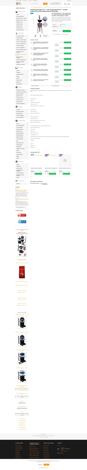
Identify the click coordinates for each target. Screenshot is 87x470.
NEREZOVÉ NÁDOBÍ (19, 129)
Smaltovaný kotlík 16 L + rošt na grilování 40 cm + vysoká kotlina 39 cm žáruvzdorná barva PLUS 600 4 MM (40, 48)
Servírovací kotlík (18, 457)
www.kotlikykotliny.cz (21, 424)
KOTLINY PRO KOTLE (19, 97)
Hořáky (22, 401)
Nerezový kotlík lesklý (18, 447)
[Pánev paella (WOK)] (22, 292)
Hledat (45, 3)
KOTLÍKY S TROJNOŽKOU (20, 47)
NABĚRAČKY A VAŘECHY (20, 148)
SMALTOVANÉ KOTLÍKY (20, 16)
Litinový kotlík (17, 452)
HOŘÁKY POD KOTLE (19, 99)
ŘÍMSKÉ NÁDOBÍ (19, 131)
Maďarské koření (22, 259)
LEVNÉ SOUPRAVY (19, 37)
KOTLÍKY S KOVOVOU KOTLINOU (20, 52)
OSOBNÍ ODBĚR (35, 0)
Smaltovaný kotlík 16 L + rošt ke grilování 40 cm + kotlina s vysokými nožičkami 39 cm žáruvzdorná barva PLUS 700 (40, 54)
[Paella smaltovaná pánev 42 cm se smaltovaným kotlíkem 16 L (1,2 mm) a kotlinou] (32, 80)
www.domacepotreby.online (22, 429)
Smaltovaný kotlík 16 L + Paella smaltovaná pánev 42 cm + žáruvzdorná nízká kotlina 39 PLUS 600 (40, 65)
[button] (71, 165)
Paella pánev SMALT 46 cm (22, 303)
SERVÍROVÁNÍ (18, 146)
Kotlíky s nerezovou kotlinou (33, 448)
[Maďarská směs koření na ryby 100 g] (22, 285)
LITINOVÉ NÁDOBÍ (19, 127)
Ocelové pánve (46, 450)
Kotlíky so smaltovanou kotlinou (34, 453)
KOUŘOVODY (18, 166)
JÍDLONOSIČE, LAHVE (19, 142)
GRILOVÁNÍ (18, 109)
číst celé (27, 204)
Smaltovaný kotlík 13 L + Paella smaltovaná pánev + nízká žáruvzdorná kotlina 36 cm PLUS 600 (40, 59)
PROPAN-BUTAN (19, 80)
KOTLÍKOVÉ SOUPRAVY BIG (21, 59)
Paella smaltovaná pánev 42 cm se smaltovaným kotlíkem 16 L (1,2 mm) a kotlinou (40, 80)
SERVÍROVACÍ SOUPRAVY (20, 64)
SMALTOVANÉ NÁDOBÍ (20, 125)
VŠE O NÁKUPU (25, 0)
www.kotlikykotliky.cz (21, 420)
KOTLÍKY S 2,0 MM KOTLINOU (21, 41)
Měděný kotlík (17, 450)
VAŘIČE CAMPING (19, 144)
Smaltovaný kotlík (18, 445)
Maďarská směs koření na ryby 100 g (22, 281)
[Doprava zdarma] (22, 221)
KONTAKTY (30, 0)
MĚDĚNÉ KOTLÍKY (19, 22)
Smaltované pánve (46, 452)
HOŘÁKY (17, 78)
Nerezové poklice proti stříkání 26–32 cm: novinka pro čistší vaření (21, 191)
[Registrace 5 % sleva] (22, 215)
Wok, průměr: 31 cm (47, 456)
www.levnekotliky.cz (22, 422)
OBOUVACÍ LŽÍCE (19, 168)
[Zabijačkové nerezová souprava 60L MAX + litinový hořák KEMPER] (22, 389)
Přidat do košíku (67, 31)
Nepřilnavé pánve (46, 454)
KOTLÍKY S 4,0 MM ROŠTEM (21, 43)
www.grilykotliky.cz (22, 418)
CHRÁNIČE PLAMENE (19, 74)
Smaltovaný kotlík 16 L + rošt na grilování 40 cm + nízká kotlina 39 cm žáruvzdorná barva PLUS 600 (40, 43)
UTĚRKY (17, 158)
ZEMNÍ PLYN (18, 82)
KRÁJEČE (17, 156)
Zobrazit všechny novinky (20, 207)
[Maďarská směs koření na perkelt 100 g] (22, 272)
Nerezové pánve (46, 448)
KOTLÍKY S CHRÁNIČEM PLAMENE (20, 62)
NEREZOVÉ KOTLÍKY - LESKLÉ (21, 18)
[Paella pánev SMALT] (22, 305)
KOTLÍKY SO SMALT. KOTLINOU (19, 57)
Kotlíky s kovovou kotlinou (33, 450)
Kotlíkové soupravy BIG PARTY (34, 457)
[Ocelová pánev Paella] (22, 299)
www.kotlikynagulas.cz (22, 427)
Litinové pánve (46, 447)
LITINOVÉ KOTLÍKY (19, 24)
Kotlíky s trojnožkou (32, 446)
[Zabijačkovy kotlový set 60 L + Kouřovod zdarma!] (22, 340)
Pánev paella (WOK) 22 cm (22, 290)
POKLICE (17, 76)
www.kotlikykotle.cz (22, 425)
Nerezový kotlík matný (18, 448)
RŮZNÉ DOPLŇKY (19, 84)
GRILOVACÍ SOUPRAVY (20, 111)
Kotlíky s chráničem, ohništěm (34, 455)
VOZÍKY (17, 177)
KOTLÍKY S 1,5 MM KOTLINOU (21, 39)
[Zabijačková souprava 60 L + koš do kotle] (22, 376)
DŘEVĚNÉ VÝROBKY (19, 137)
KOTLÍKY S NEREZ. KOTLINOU (21, 49)
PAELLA (17, 123)
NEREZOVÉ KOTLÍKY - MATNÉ (21, 20)
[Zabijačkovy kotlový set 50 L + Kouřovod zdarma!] (22, 322)
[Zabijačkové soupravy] (22, 246)
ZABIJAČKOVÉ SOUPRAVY (20, 90)
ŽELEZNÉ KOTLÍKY (19, 26)
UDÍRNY (17, 164)
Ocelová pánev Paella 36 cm (22, 297)
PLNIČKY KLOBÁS (19, 101)
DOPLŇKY (18, 183)
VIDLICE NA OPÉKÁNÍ (19, 117)
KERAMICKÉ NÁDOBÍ (19, 135)
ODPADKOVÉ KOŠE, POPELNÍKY (19, 170)
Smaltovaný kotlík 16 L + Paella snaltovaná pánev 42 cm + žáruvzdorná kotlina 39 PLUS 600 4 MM (40, 75)
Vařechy (22, 412)
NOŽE (17, 140)
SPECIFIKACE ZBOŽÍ (18, 0)
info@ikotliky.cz (61, 453)
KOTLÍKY (17, 14)
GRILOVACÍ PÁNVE (19, 113)
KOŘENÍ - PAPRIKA (19, 154)
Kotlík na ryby (17, 456)
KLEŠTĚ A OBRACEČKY (20, 115)
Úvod (31, 7)
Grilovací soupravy (46, 445)
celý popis (60, 21)
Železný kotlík (17, 454)
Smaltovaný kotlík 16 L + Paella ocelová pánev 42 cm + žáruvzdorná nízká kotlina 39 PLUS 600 (40, 70)
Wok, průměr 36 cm (47, 457)
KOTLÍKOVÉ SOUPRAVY (35, 183)
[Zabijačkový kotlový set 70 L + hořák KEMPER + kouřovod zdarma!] (22, 358)
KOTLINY (17, 70)
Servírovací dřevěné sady (22, 406)
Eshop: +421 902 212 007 (56, 3)
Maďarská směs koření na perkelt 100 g (22, 262)
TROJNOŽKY (18, 72)
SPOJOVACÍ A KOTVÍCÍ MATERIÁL (20, 175)
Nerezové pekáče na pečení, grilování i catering (21, 200)
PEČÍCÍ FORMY (18, 152)
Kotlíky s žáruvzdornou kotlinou (34, 451)
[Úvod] (22, 3)
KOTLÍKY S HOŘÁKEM (20, 45)
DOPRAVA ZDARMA (21, 8)
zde (47, 467)
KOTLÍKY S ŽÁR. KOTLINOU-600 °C (21, 55)
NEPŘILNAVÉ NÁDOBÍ (19, 133)
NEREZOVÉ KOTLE (19, 95)
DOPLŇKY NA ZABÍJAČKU (20, 103)
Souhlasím (46, 464)
